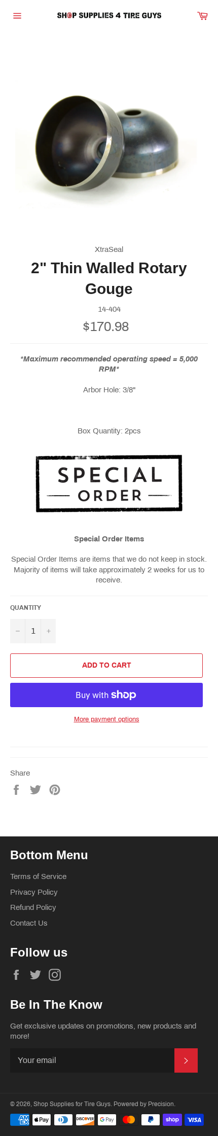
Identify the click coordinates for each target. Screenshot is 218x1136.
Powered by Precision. (144, 1104)
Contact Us (29, 923)
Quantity (25, 607)
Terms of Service (38, 876)
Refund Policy (33, 907)
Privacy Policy (34, 892)
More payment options (106, 719)
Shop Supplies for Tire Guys (72, 1104)
